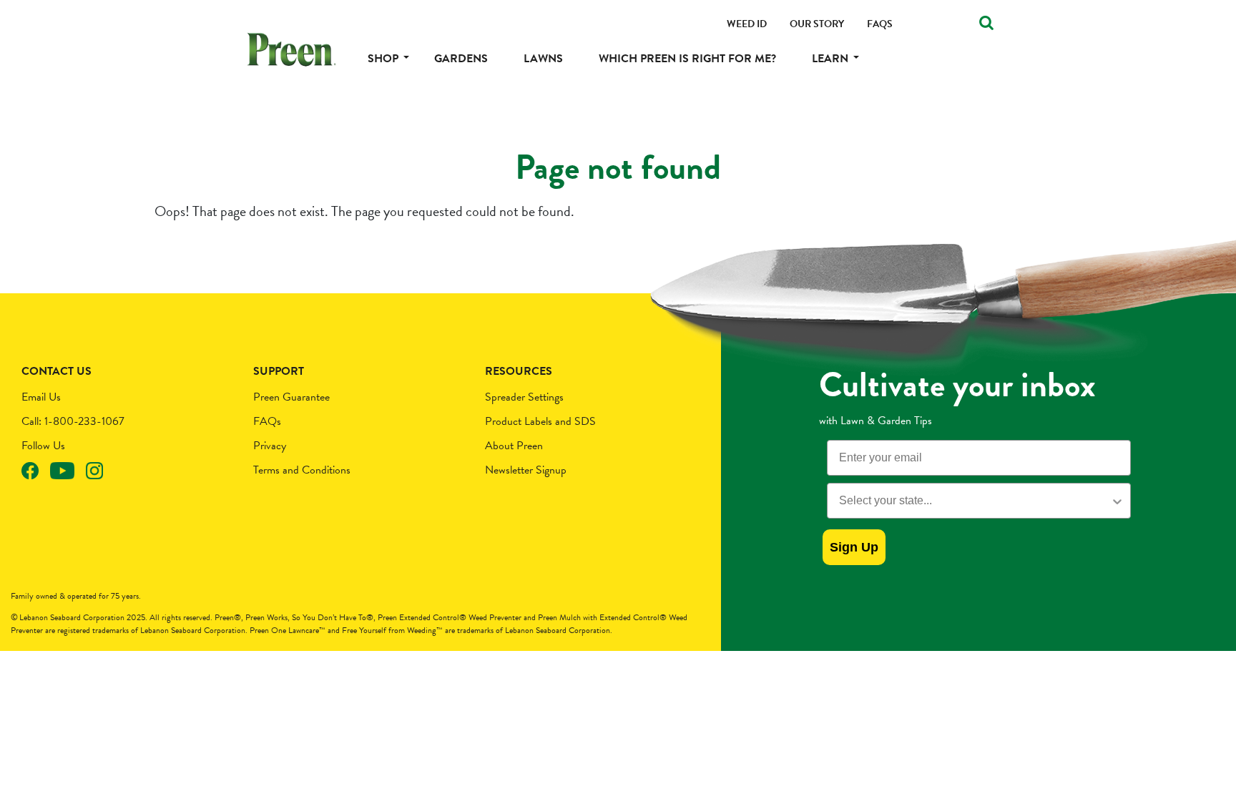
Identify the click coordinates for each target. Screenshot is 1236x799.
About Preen (514, 445)
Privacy (269, 445)
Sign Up (854, 547)
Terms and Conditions (301, 470)
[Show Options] (1117, 501)
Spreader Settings (524, 397)
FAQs (267, 421)
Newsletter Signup (525, 470)
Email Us (41, 397)
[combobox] (974, 501)
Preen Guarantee (291, 397)
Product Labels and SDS (540, 421)
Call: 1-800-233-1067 (72, 421)
